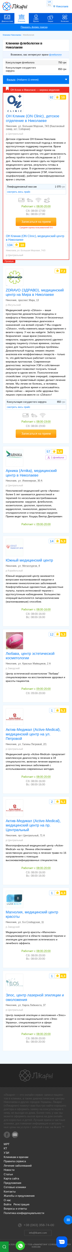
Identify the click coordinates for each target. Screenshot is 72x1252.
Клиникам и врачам (16, 1157)
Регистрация (21, 1204)
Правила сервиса (15, 1161)
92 (51, 97)
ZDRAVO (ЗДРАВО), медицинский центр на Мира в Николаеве (35, 292)
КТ (5, 1148)
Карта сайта (11, 1178)
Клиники (21, 21)
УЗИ (6, 1152)
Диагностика (7, 21)
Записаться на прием (36, 221)
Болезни (65, 21)
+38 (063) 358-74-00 (20, 1245)
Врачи (36, 21)
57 (48, 451)
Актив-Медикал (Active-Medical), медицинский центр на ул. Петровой (33, 734)
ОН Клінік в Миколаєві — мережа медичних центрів (35, 91)
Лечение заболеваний (18, 1165)
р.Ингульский (13, 305)
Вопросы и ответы (15, 1208)
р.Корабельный (14, 570)
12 (52, 634)
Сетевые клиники (15, 1187)
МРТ (6, 1144)
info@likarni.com (38, 1232)
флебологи (55, 54)
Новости (9, 1169)
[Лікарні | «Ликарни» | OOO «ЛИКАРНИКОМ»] (36, 1075)
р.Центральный (14, 133)
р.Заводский (13, 668)
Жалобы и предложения (19, 1195)
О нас (7, 1200)
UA (49, 2)
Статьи (8, 1174)
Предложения (12, 1182)
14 (52, 541)
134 (10, 245)
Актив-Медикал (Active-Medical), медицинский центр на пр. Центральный (33, 825)
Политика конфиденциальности (24, 1213)
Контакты (10, 1191)
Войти (7, 1204)
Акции (50, 21)
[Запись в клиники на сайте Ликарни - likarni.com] (15, 6)
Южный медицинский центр (29, 560)
